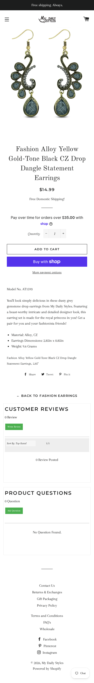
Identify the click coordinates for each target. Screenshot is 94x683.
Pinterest (49, 646)
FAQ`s (47, 622)
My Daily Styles (52, 663)
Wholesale (47, 629)
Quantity (34, 234)
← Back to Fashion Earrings (46, 396)
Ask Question (14, 510)
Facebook (49, 639)
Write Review (14, 426)
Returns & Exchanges (47, 592)
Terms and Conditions (47, 616)
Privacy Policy (47, 605)
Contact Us (47, 586)
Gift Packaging (47, 599)
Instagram (49, 653)
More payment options (47, 272)
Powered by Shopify (47, 669)
